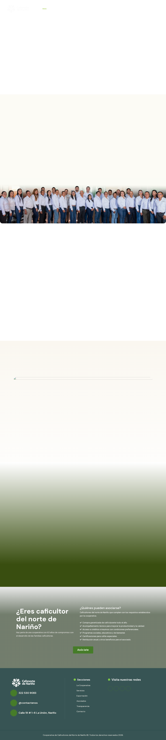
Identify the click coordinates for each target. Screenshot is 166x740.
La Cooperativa (54, 9)
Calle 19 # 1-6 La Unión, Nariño (37, 713)
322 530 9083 (27, 693)
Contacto (120, 9)
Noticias (97, 9)
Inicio (45, 9)
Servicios (66, 9)
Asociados (88, 9)
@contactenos (28, 703)
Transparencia (108, 9)
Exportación (76, 9)
